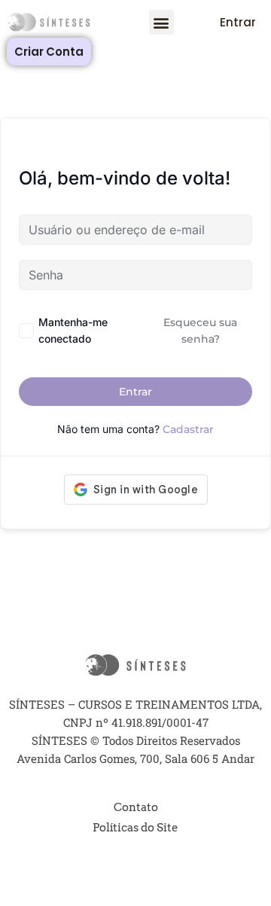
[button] (161, 22)
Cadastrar (188, 429)
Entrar (135, 391)
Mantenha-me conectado (73, 330)
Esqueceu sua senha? (200, 331)
